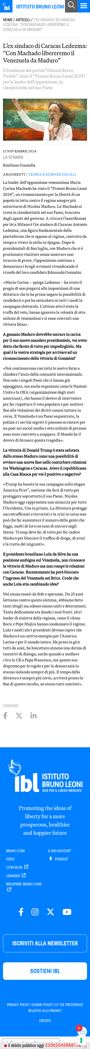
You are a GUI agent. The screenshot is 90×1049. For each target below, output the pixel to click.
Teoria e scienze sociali (52, 174)
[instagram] (35, 912)
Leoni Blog (14, 867)
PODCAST (61, 859)
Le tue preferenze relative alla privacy (55, 1007)
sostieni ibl (45, 971)
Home (7, 20)
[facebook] (21, 912)
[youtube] (67, 912)
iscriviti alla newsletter (45, 943)
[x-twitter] (50, 912)
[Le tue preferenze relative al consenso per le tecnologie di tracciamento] (81, 1040)
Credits (45, 1020)
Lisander (13, 875)
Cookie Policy (42, 1004)
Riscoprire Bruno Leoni (24, 884)
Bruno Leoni (15, 850)
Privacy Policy (18, 1004)
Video (10, 859)
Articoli (23, 20)
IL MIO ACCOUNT (59, 850)
